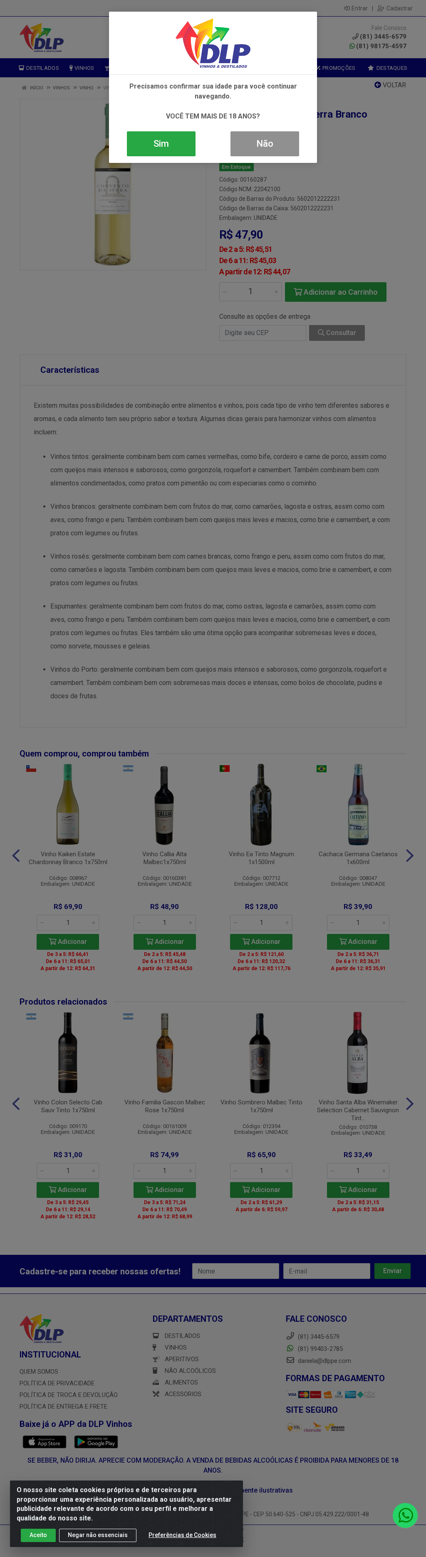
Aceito (38, 1535)
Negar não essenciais (98, 1535)
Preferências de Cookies (182, 1535)
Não (264, 143)
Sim (161, 143)
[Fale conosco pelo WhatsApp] (405, 1515)
